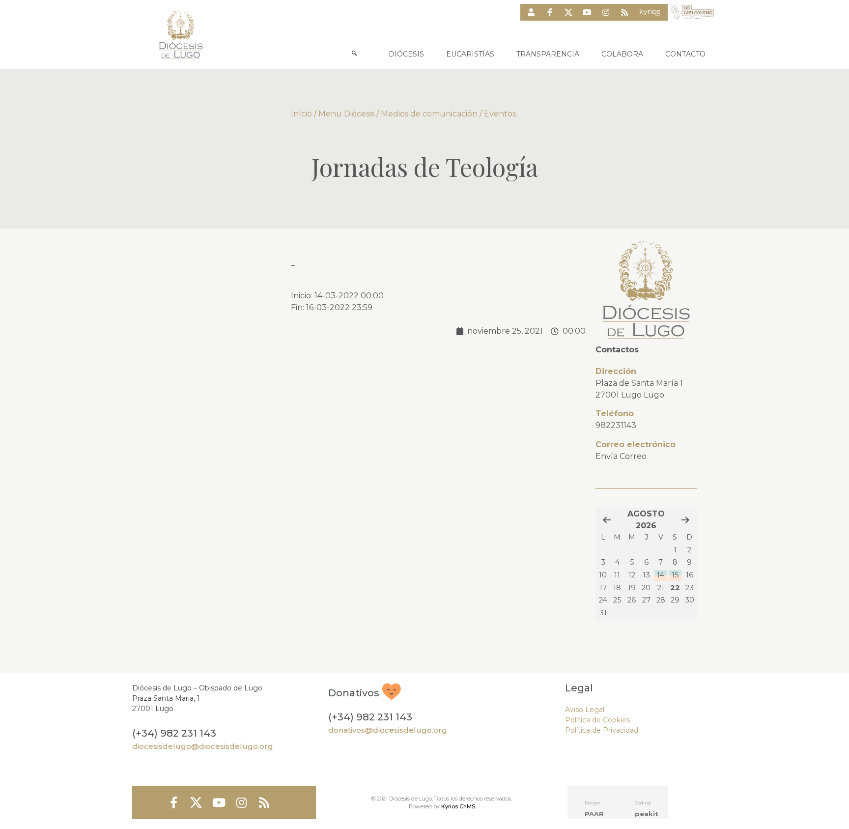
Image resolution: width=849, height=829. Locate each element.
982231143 (615, 425)
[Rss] (624, 12)
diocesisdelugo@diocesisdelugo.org (202, 746)
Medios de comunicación (429, 113)
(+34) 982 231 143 (174, 733)
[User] (531, 12)
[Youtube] (587, 12)
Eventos (500, 113)
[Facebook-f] (550, 12)
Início (301, 113)
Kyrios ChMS (458, 806)
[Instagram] (606, 12)
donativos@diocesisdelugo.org (387, 730)
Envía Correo (621, 456)
